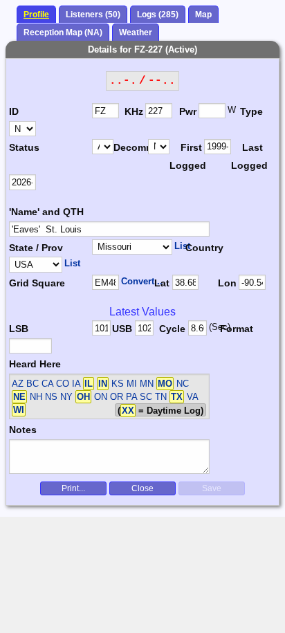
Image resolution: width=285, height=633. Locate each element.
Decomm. (130, 147)
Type (251, 111)
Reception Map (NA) (63, 32)
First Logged (186, 156)
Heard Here (35, 363)
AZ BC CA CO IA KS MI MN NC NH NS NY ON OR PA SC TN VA (105, 396)
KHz (134, 111)
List (182, 246)
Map (203, 14)
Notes (23, 429)
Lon (227, 282)
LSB (18, 328)
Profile (36, 14)
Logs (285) (157, 14)
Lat (161, 282)
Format (234, 328)
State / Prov (36, 247)
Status (24, 147)
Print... (73, 488)
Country (204, 247)
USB (122, 328)
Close (142, 488)
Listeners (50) (93, 14)
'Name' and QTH (46, 211)
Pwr (187, 111)
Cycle (172, 328)
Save (211, 488)
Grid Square (37, 282)
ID (14, 111)
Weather (135, 32)
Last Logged (248, 156)
